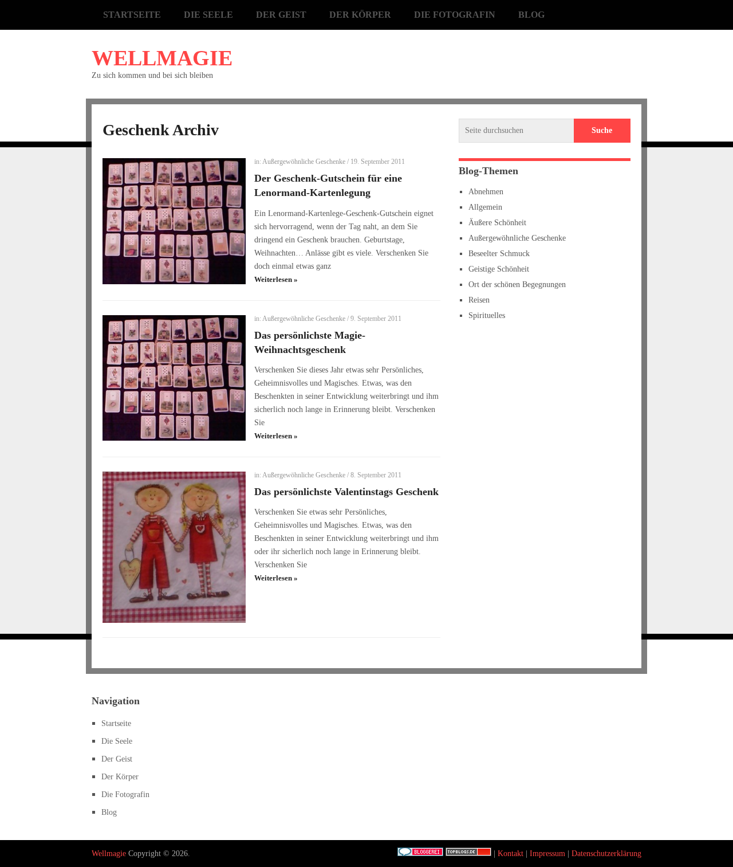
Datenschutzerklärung (606, 853)
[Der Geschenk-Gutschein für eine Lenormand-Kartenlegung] (174, 221)
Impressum (547, 853)
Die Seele (208, 14)
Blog (531, 14)
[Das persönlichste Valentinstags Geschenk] (174, 547)
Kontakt (510, 853)
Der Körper (360, 14)
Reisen (479, 300)
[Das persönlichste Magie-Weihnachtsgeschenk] (174, 378)
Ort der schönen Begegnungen (517, 284)
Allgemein (485, 207)
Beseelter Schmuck (499, 253)
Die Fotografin (454, 14)
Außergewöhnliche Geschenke (303, 162)
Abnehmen (485, 191)
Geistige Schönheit (498, 269)
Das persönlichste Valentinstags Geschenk (346, 491)
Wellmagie (162, 58)
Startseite (132, 14)
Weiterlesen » (276, 279)
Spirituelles (486, 315)
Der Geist (281, 14)
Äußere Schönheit (497, 222)
